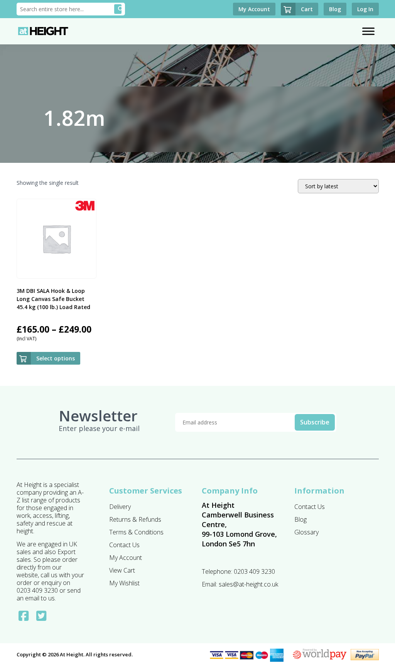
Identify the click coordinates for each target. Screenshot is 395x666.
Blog (300, 519)
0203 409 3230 (254, 571)
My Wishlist (124, 583)
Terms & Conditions (136, 532)
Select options (55, 358)
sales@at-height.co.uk (248, 584)
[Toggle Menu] (368, 31)
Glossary (306, 532)
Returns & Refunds (135, 519)
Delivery (120, 506)
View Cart (122, 570)
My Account (125, 557)
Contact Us (124, 545)
